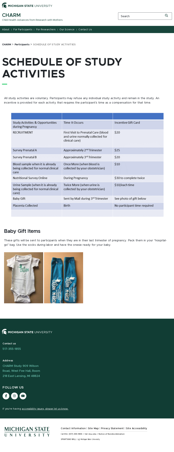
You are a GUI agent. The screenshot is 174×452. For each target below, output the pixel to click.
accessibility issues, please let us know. (45, 409)
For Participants (22, 29)
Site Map (93, 428)
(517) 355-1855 (75, 434)
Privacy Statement (112, 428)
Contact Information (73, 428)
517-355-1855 (12, 348)
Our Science (67, 29)
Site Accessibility (136, 428)
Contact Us (85, 29)
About (6, 29)
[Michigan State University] (27, 5)
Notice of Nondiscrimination (112, 434)
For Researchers (46, 29)
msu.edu (92, 434)
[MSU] (87, 335)
